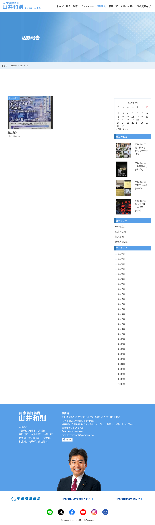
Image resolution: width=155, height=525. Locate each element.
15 (147, 116)
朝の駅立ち (120, 226)
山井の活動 (120, 231)
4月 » (125, 129)
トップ (60, 6)
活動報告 (101, 6)
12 (133, 116)
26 (133, 122)
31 (123, 125)
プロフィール (87, 6)
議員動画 (119, 236)
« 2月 (118, 129)
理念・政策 (72, 6)
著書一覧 (113, 6)
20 (137, 119)
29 (147, 122)
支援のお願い (127, 6)
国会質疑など (144, 6)
